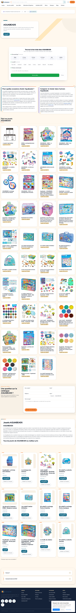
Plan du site (65, 596)
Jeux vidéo (18, 5)
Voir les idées (35, 75)
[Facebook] (2, 601)
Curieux (34, 64)
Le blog (36, 596)
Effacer (62, 75)
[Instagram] (6, 601)
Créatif (25, 64)
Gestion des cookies (67, 598)
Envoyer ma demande (31, 409)
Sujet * (51, 393)
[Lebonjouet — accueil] (5, 2)
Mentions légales (66, 594)
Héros (46, 5)
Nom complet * (27, 388)
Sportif (39, 64)
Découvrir (6, 34)
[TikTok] (2, 604)
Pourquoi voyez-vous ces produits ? (8, 559)
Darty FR (24, 551)
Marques (52, 5)
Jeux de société (10, 5)
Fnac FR (5, 549)
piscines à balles (67, 103)
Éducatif (44, 64)
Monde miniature (52, 598)
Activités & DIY (39, 5)
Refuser (62, 609)
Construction (51, 594)
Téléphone (27, 393)
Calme (29, 64)
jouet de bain (17, 99)
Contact (72, 2)
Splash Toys (50, 104)
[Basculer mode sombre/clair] (68, 2)
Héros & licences (38, 592)
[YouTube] (14, 601)
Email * (51, 388)
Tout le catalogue (38, 598)
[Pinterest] (10, 601)
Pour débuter (50, 64)
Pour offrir (13, 64)
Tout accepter (56, 609)
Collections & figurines (28, 5)
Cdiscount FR (6, 478)
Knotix (33, 610)
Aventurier (20, 64)
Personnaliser (68, 609)
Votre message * (28, 399)
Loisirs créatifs (52, 596)
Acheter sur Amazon (7, 481)
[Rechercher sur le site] (64, 2)
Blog (57, 5)
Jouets (3, 5)
